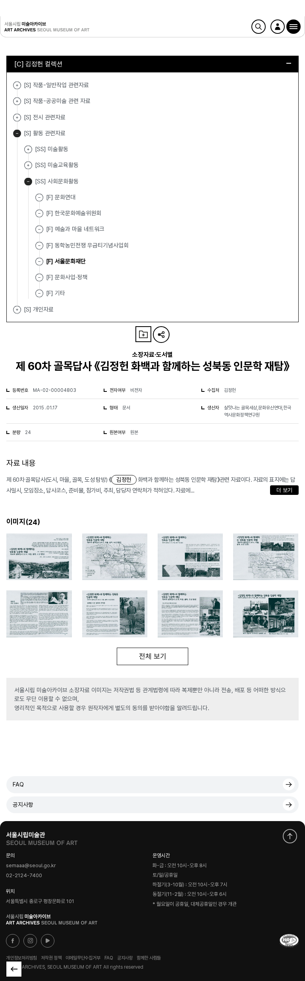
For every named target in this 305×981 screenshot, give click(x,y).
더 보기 (284, 490)
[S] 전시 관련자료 (17, 117)
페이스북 (12, 940)
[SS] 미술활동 (28, 149)
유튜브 (47, 940)
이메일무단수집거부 (83, 958)
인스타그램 (30, 940)
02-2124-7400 (24, 875)
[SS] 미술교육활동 (28, 165)
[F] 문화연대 (60, 197)
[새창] (289, 941)
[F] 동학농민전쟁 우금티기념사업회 (87, 245)
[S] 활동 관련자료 (17, 133)
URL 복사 (161, 334)
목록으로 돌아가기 (13, 969)
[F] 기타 (55, 293)
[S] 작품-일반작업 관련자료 (17, 85)
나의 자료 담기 (143, 334)
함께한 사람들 (149, 958)
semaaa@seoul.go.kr (31, 865)
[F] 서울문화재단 (66, 261)
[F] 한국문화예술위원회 (73, 213)
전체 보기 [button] (152, 656)
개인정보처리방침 (21, 958)
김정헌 (123, 479)
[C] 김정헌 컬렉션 (38, 64)
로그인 (277, 26)
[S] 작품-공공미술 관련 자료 (17, 101)
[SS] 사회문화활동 (28, 181)
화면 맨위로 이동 (290, 836)
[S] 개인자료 (17, 309)
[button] (293, 26)
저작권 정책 (51, 958)
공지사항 (23, 804)
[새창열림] (41, 837)
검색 (258, 26)
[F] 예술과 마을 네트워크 (75, 229)
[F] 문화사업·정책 (66, 277)
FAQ (18, 784)
